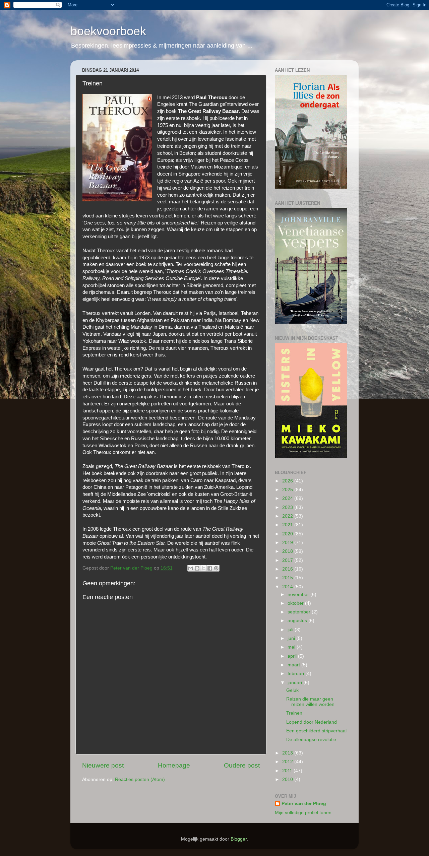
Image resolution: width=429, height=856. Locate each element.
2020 (288, 533)
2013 (288, 752)
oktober (296, 603)
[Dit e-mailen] (190, 568)
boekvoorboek (108, 31)
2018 (288, 551)
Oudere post (242, 765)
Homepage (174, 765)
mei (292, 647)
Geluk (292, 690)
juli (291, 629)
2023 (288, 507)
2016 (288, 569)
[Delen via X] (203, 568)
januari (295, 682)
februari (296, 673)
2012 (288, 761)
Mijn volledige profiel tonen (303, 812)
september (300, 611)
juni (292, 638)
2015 (288, 577)
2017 (288, 560)
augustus (298, 620)
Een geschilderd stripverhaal (316, 730)
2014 (288, 586)
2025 (288, 489)
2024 (288, 498)
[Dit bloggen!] (197, 568)
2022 (288, 516)
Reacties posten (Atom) (140, 779)
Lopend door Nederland (311, 722)
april (293, 656)
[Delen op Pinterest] (216, 568)
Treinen (294, 713)
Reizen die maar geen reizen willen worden (310, 702)
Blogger (239, 839)
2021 (288, 524)
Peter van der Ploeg (304, 803)
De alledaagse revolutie (311, 739)
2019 (288, 542)
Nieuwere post (103, 765)
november (299, 594)
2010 (288, 779)
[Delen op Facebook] (209, 568)
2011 (288, 770)
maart (294, 664)
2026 (288, 480)
